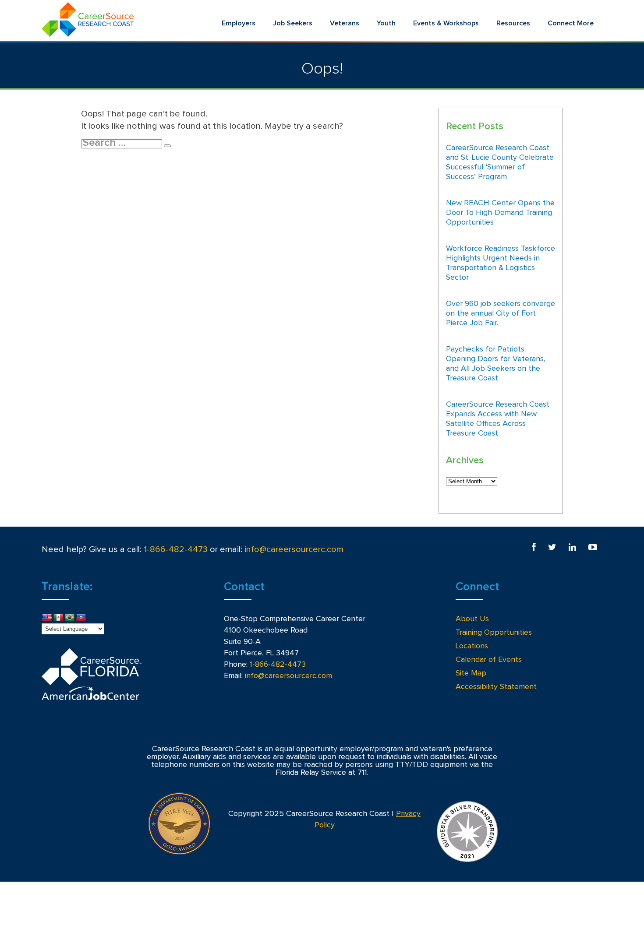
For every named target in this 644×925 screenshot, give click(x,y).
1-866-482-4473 (176, 549)
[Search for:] (122, 143)
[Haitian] (81, 617)
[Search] (167, 145)
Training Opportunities (494, 633)
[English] (47, 617)
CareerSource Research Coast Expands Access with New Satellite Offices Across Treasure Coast (497, 419)
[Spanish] (58, 617)
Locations (472, 646)
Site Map (471, 673)
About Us (472, 619)
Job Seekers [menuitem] (292, 23)
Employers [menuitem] (238, 23)
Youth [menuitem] (386, 23)
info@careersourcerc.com (293, 549)
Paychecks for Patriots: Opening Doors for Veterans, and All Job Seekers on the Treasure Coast (495, 363)
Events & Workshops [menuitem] (446, 23)
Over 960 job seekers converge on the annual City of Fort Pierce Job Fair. (500, 313)
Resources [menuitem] (513, 23)
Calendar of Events (489, 660)
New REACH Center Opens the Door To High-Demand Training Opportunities (500, 212)
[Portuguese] (69, 617)
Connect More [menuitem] (571, 23)
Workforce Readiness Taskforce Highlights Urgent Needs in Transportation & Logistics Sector (500, 263)
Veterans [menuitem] (344, 23)
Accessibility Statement (496, 687)
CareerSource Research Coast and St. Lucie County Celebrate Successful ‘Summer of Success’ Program (500, 162)
